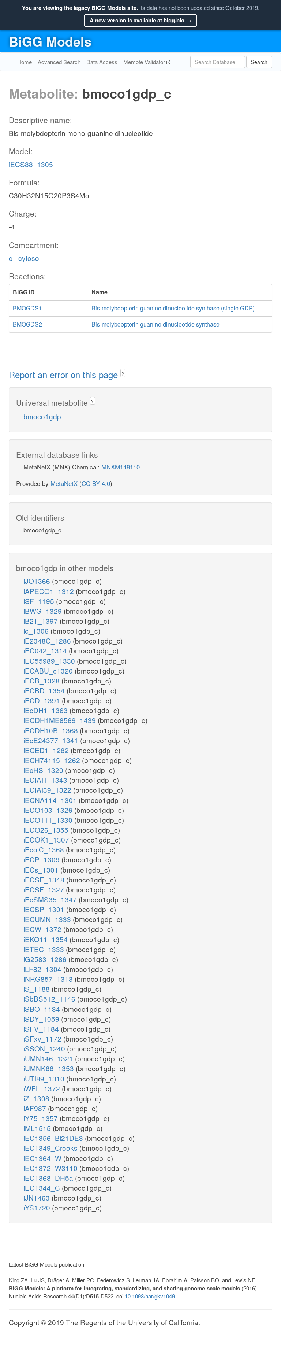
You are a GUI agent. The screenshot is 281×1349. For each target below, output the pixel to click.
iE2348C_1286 (48, 640)
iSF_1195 (39, 601)
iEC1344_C (42, 1188)
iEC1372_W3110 (51, 1168)
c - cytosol (25, 258)
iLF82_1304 (43, 969)
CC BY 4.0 (96, 483)
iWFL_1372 (42, 1088)
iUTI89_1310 (44, 1078)
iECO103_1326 (48, 810)
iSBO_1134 (42, 1009)
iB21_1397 (41, 621)
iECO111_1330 (48, 820)
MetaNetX (64, 483)
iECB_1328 (42, 680)
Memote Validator (144, 62)
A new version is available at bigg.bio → (140, 20)
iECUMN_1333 (48, 919)
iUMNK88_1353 (49, 1068)
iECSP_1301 (44, 909)
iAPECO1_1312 (49, 591)
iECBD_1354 (45, 690)
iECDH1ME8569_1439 (60, 720)
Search (259, 62)
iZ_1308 (37, 1098)
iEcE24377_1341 (51, 740)
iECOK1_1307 (47, 839)
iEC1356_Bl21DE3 (54, 1138)
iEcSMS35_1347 (51, 899)
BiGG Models (50, 41)
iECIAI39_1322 (48, 790)
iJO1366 (37, 581)
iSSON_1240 (45, 1048)
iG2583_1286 (45, 959)
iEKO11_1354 (46, 939)
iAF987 (35, 1108)
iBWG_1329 (43, 611)
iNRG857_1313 (49, 979)
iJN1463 (37, 1197)
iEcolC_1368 (44, 849)
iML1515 (38, 1128)
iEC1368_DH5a (49, 1178)
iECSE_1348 (44, 879)
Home (24, 62)
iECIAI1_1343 (46, 780)
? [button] (122, 374)
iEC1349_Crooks (51, 1148)
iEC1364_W (43, 1158)
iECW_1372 (43, 929)
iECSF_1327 (44, 889)
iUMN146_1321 (49, 1058)
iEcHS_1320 (44, 770)
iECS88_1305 (31, 164)
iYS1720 (37, 1207)
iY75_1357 (41, 1118)
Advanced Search (59, 62)
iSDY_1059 (42, 1019)
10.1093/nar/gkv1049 (150, 1296)
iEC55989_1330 (50, 661)
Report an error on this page (64, 374)
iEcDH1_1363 (46, 710)
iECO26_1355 (46, 829)
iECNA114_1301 (51, 800)
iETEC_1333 (44, 949)
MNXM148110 (120, 466)
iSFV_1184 (42, 1028)
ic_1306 (36, 630)
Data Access (101, 62)
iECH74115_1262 (52, 760)
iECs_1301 (41, 869)
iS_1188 (37, 989)
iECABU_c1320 (49, 670)
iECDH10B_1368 (51, 730)
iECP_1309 (42, 859)
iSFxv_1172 (43, 1038)
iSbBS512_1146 (50, 998)
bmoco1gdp (42, 416)
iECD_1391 (42, 700)
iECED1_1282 (47, 750)
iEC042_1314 (46, 650)
